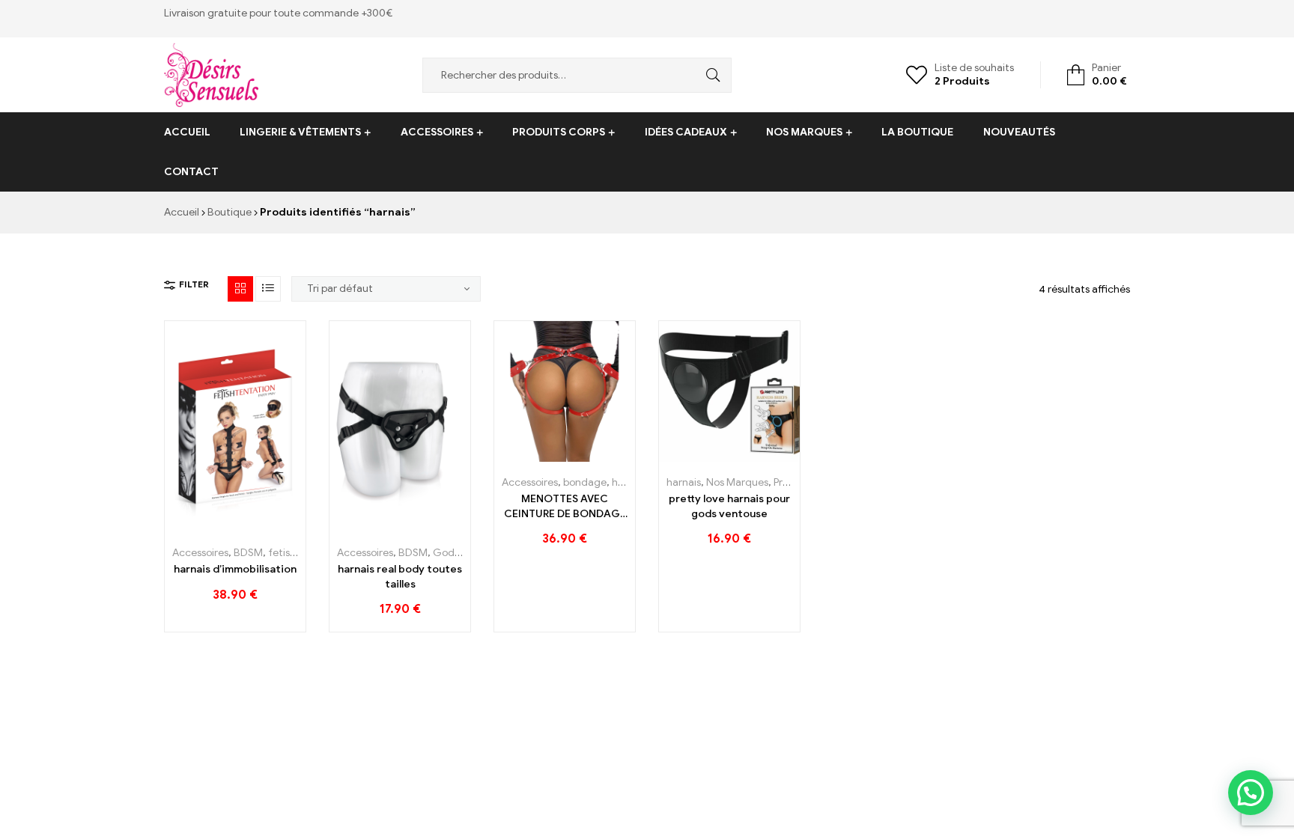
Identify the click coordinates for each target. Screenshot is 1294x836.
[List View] (268, 289)
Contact (191, 171)
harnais (683, 482)
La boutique (917, 132)
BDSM (248, 552)
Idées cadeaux (686, 132)
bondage (585, 482)
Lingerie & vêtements (300, 132)
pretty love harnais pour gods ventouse (729, 506)
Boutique (229, 212)
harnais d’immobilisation (235, 569)
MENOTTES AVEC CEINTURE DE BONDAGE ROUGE (565, 506)
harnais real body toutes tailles (400, 577)
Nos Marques (804, 132)
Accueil (187, 132)
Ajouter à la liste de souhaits (235, 526)
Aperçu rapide (269, 526)
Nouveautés (1019, 132)
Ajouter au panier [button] (202, 526)
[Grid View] (240, 289)
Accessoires (437, 132)
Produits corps (558, 132)
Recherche (709, 75)
